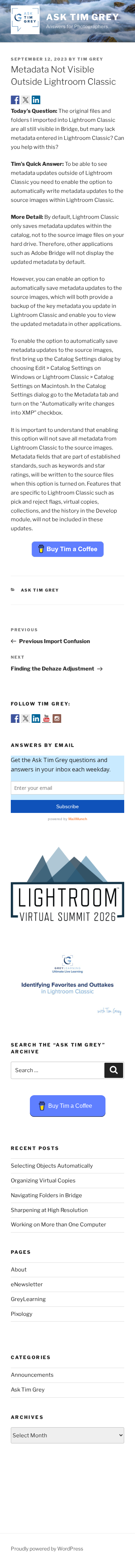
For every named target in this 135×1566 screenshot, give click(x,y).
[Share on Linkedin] (36, 100)
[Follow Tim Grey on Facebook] (15, 718)
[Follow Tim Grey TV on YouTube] (46, 718)
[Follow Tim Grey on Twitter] (25, 718)
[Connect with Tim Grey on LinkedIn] (36, 718)
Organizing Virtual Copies (43, 1180)
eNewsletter (27, 1284)
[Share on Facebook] (15, 100)
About (19, 1269)
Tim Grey (90, 59)
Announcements (32, 1375)
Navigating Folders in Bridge (46, 1195)
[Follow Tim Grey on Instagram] (57, 718)
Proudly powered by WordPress (47, 1548)
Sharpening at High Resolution (49, 1210)
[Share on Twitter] (25, 100)
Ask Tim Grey (83, 17)
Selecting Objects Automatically (52, 1166)
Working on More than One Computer (58, 1224)
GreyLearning (28, 1299)
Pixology (21, 1314)
